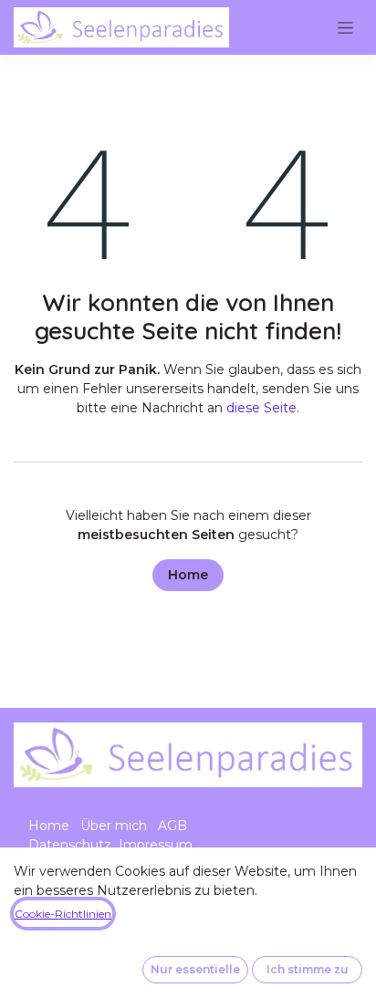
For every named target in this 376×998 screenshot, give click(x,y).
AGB (172, 825)
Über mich (113, 825)
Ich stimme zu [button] (307, 969)
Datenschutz (69, 845)
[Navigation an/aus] (345, 27)
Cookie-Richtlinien (63, 913)
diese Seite (261, 408)
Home (188, 575)
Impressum (156, 845)
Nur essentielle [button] (195, 969)
